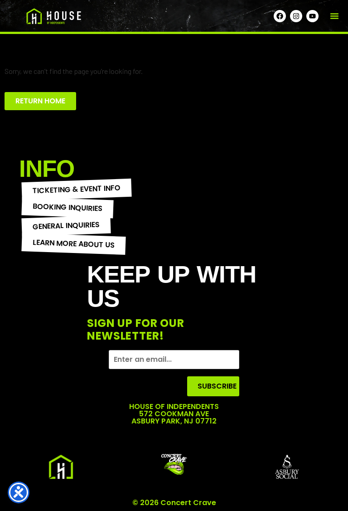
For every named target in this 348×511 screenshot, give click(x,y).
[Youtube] (312, 16)
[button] (334, 16)
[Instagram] (296, 16)
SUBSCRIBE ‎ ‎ (218, 386)
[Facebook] (280, 16)
